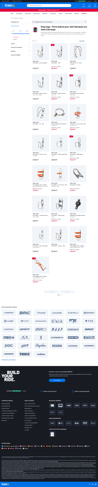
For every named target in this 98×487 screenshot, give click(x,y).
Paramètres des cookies (8, 418)
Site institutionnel (6, 406)
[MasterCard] (60, 405)
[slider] (11, 33)
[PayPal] (85, 405)
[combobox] (75, 41)
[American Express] (77, 405)
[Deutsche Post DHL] (52, 423)
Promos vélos (41, 10)
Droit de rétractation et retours (32, 406)
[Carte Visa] (68, 405)
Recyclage (4, 420)
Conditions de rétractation (8, 413)
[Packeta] (93, 423)
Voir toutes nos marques (9, 359)
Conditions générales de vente (9, 410)
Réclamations (28, 408)
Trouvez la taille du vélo (30, 418)
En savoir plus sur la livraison (38, 467)
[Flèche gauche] (52, 51)
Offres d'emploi (5, 408)
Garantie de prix (29, 425)
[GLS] (77, 423)
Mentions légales (6, 403)
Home (12, 18)
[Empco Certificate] (52, 434)
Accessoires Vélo (15, 26)
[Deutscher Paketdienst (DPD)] (60, 423)
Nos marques (28, 420)
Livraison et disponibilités (31, 422)
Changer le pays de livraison (52, 461)
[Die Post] (68, 423)
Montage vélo (28, 427)
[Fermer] (85, 21)
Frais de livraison (29, 410)
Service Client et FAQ (30, 403)
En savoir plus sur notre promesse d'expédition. (14, 471)
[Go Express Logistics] (85, 423)
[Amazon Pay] (52, 412)
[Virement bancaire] (60, 412)
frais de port (31, 456)
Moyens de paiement (30, 413)
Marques (16, 18)
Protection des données (7, 415)
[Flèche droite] (66, 51)
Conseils (27, 430)
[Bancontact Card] (52, 405)
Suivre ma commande (30, 415)
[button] (20, 43)
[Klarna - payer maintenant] (93, 405)
